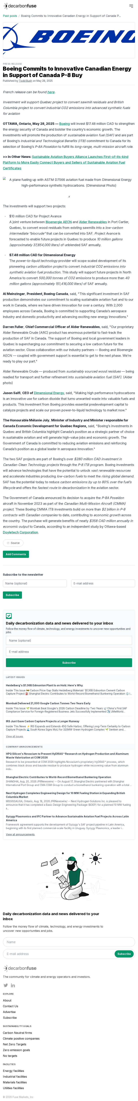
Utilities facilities (13, 1088)
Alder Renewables (93, 222)
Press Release (12, 64)
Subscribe (10, 1017)
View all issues (14, 736)
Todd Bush (25, 80)
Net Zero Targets (14, 1044)
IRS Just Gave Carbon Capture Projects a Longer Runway (42, 721)
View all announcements (20, 834)
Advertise (9, 1012)
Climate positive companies (21, 1038)
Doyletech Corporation (20, 532)
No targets (10, 1056)
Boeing (64, 124)
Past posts (10, 16)
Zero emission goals (16, 1050)
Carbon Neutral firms (17, 1033)
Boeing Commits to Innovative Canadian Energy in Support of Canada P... (71, 16)
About (7, 1000)
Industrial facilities (15, 1076)
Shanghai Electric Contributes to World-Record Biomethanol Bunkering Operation (58, 777)
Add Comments (16, 554)
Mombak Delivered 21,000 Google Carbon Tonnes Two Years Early (48, 703)
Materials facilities (15, 1082)
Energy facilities (13, 1071)
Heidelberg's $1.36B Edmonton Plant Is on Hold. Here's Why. (44, 685)
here (50, 92)
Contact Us (10, 1006)
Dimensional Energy (49, 393)
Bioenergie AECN (59, 222)
